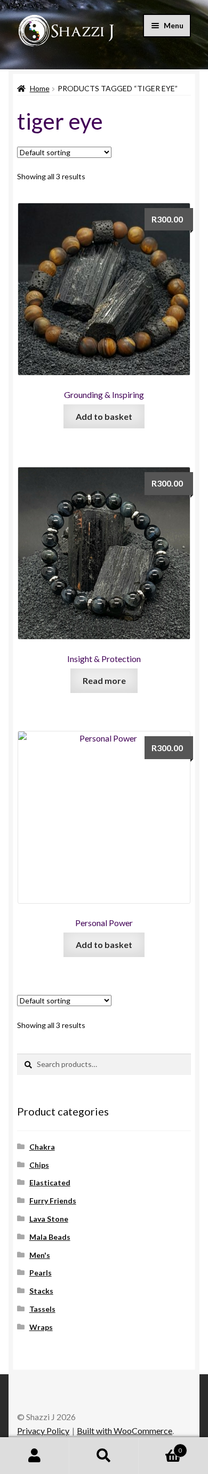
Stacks (41, 1290)
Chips (39, 1164)
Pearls (40, 1272)
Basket (160, 1446)
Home (40, 88)
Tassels (42, 1308)
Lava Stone (48, 1218)
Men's (39, 1255)
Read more (104, 680)
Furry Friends (52, 1200)
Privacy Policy (43, 1430)
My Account (34, 1456)
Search (104, 1456)
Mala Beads (49, 1236)
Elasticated (49, 1182)
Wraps (41, 1327)
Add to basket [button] (104, 416)
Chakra (42, 1146)
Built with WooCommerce (124, 1430)
